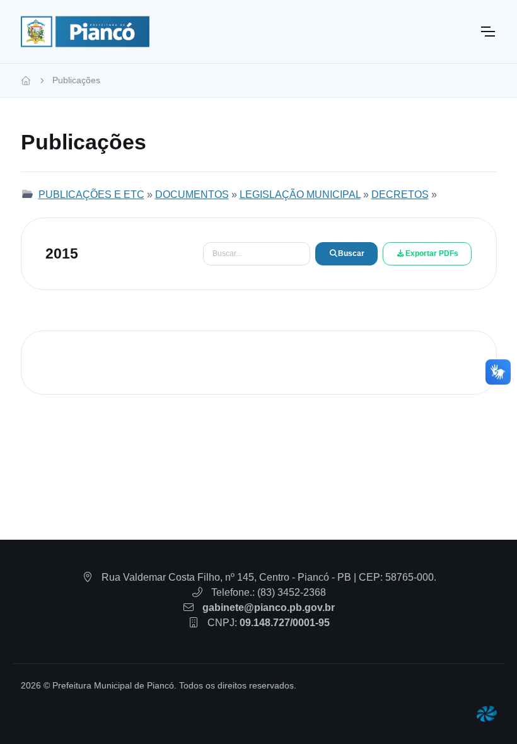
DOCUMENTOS (192, 194)
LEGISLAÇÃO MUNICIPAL (300, 194)
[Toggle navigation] (487, 31)
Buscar (351, 253)
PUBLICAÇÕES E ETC (91, 194)
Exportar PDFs (431, 253)
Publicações (76, 80)
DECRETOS (400, 194)
